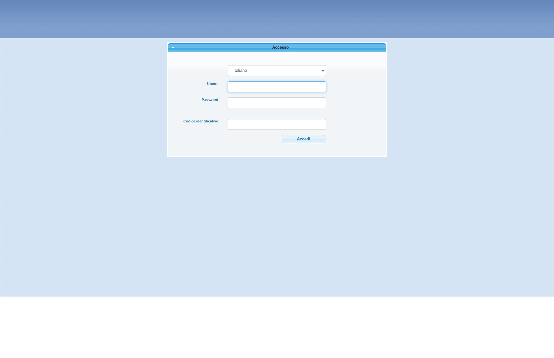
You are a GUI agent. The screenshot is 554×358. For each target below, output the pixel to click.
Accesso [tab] (280, 47)
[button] (303, 139)
